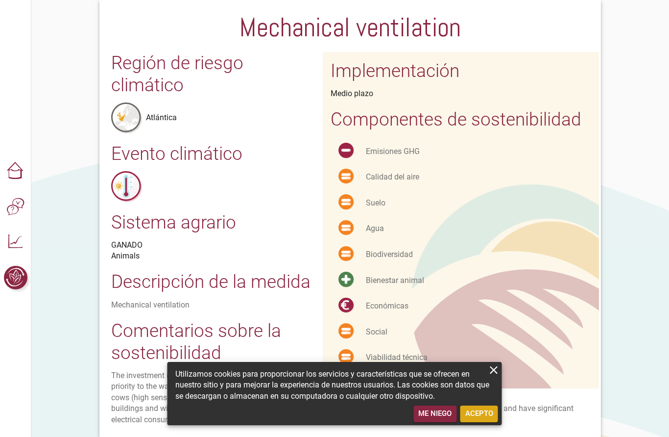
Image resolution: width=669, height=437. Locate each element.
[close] (494, 370)
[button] (15, 171)
